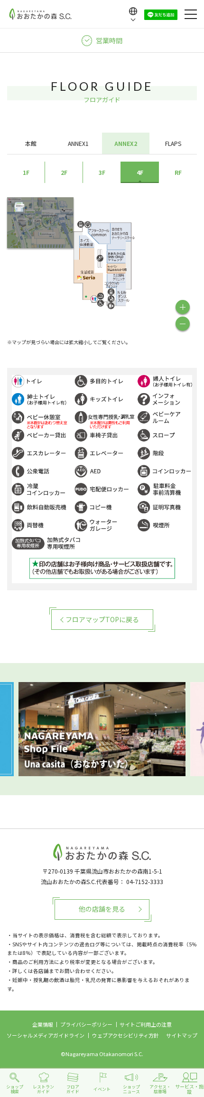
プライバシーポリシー (86, 1024)
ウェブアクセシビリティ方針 (125, 1035)
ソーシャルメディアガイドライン (45, 1035)
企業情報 (42, 1024)
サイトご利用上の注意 (146, 1024)
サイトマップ (181, 1035)
